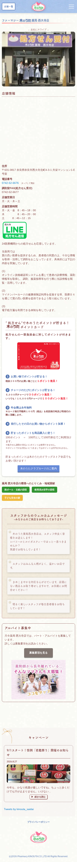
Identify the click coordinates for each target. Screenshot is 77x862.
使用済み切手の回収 (44, 489)
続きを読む (40, 797)
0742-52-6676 (10, 182)
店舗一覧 (8, 6)
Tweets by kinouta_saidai (19, 809)
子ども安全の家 (12, 498)
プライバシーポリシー (38, 822)
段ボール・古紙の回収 (15, 489)
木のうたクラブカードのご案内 (38, 468)
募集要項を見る (38, 652)
